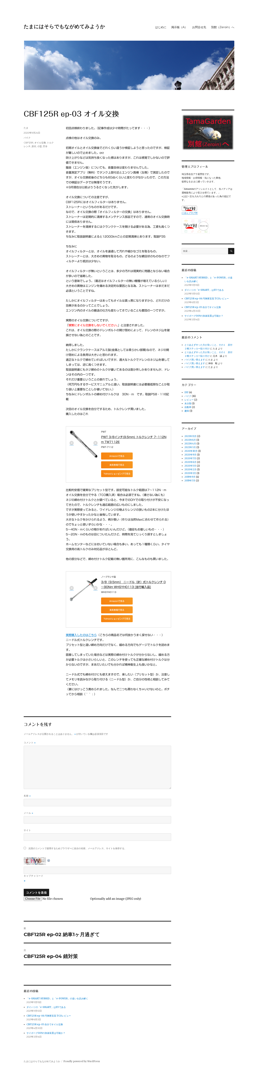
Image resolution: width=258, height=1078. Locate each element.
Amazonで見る (116, 456)
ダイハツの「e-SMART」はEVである (46, 1007)
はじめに (160, 27)
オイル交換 (40, 142)
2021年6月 (190, 439)
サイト (27, 830)
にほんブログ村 (190, 212)
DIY (186, 392)
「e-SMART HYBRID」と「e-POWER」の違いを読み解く (57, 998)
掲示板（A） (179, 27)
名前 (27, 795)
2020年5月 (190, 465)
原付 (34, 146)
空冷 (45, 146)
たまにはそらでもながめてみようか (64, 26)
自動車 (187, 407)
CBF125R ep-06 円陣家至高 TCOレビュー (49, 1015)
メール (28, 813)
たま (26, 127)
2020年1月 (190, 473)
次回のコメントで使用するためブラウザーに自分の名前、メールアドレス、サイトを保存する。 (77, 848)
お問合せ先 (199, 27)
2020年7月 (190, 458)
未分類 (187, 403)
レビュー (189, 399)
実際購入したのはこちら (81, 635)
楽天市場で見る (117, 465)
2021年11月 (190, 436)
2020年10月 (190, 451)
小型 (39, 146)
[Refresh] (49, 860)
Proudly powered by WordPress (81, 1061)
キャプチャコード (33, 875)
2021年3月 (190, 447)
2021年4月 (190, 443)
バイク (27, 137)
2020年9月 (190, 454)
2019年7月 (189, 480)
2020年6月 (190, 462)
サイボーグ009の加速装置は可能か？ (46, 1033)
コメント (30, 742)
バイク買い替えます (194, 359)
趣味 (186, 410)
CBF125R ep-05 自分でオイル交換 (45, 1024)
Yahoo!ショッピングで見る (117, 474)
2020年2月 (190, 469)
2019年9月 (190, 476)
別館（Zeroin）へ (222, 27)
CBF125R (28, 142)
